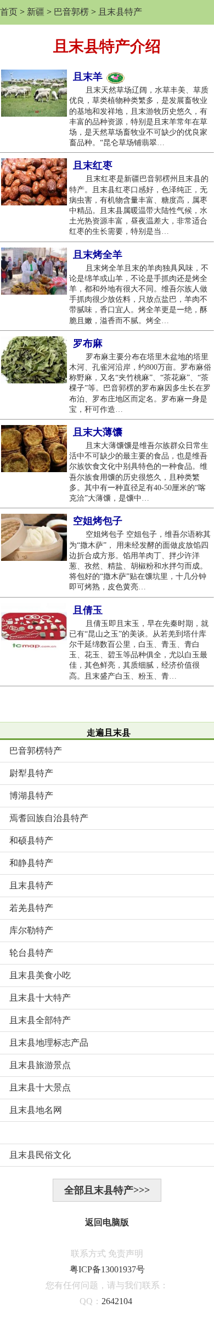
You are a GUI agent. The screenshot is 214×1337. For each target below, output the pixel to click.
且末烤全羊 (97, 254)
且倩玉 (88, 610)
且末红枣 (92, 165)
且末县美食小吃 (40, 975)
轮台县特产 (31, 952)
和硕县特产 (31, 840)
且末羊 (89, 76)
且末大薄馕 (97, 432)
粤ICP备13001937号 (107, 1269)
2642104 (117, 1301)
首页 (9, 11)
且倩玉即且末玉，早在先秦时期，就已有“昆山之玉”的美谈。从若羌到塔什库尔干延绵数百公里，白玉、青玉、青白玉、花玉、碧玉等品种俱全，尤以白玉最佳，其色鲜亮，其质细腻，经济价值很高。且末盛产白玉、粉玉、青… (139, 649)
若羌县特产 (31, 908)
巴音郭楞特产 (35, 750)
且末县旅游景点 (40, 1065)
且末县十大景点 (40, 1087)
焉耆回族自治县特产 (48, 818)
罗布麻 (88, 343)
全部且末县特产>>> (107, 1190)
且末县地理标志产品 (48, 1042)
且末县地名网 (35, 1110)
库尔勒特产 (31, 930)
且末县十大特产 (40, 997)
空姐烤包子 (97, 520)
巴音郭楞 (71, 11)
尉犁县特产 (31, 773)
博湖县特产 (31, 795)
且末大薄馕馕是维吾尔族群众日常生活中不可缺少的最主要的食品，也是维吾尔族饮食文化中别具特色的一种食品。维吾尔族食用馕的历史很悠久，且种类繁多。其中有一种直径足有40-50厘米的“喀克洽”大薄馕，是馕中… (139, 471)
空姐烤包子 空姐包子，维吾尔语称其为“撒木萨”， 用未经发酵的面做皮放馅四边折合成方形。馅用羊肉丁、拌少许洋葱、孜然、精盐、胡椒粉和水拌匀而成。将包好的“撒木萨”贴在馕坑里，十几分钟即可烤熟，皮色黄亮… (140, 560)
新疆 (35, 11)
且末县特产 (120, 11)
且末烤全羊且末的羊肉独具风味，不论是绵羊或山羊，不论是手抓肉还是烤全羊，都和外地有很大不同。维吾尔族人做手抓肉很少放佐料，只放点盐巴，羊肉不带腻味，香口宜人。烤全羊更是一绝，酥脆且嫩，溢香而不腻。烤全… (139, 294)
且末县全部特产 (40, 1020)
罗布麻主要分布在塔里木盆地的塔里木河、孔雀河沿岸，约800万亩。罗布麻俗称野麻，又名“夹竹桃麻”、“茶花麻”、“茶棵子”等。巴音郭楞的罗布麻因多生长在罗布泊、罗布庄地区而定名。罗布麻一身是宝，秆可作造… (140, 383)
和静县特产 (31, 863)
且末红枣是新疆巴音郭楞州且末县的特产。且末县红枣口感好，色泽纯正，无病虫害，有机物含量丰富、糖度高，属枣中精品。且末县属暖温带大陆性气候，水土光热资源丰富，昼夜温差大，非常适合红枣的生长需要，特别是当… (139, 205)
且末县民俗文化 (40, 1155)
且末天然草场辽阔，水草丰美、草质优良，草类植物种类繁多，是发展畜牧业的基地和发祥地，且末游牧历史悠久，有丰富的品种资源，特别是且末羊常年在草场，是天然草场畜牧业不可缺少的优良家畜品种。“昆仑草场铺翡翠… (139, 116)
